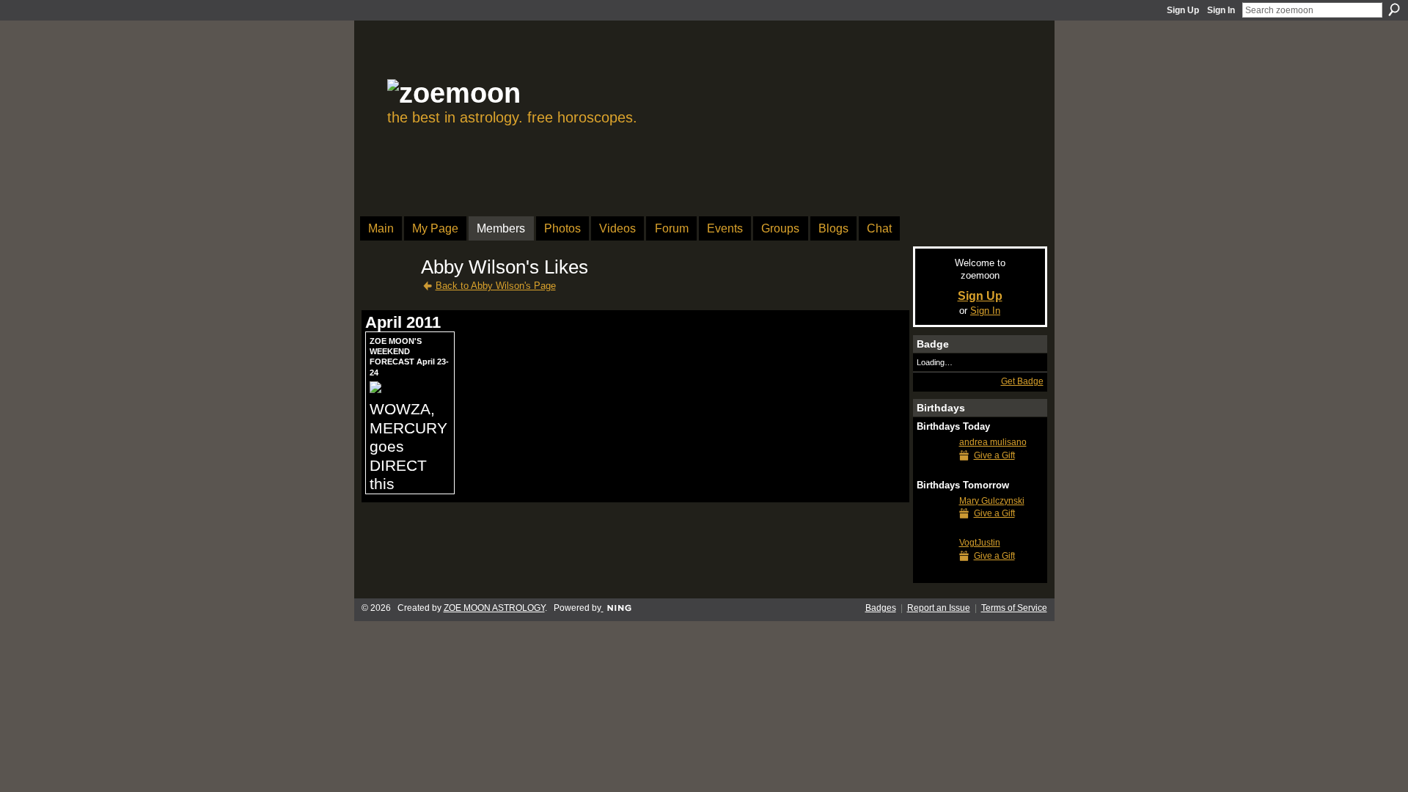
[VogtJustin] (934, 569)
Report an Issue (938, 608)
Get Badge (1022, 381)
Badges (880, 608)
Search (1394, 9)
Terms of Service (1014, 608)
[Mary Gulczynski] (934, 527)
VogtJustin (979, 543)
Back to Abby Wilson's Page (496, 285)
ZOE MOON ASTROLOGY (494, 608)
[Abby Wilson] (388, 293)
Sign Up (1183, 10)
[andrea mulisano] (934, 468)
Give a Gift (994, 455)
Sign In (1221, 10)
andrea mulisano (993, 442)
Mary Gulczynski (991, 501)
